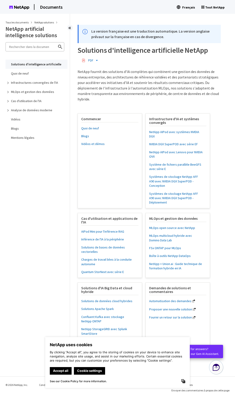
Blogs (15, 128)
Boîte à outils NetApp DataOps (170, 256)
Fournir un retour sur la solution (170, 317)
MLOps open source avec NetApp (172, 228)
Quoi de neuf (20, 73)
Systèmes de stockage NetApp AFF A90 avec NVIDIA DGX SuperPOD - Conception (173, 181)
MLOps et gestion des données (32, 92)
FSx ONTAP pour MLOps (165, 248)
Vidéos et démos (93, 144)
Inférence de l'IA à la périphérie (102, 239)
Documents (51, 7)
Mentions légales (22, 138)
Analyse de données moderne (31, 110)
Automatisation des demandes (170, 301)
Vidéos (15, 119)
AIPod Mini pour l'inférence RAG (102, 231)
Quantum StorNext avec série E (102, 272)
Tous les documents (17, 22)
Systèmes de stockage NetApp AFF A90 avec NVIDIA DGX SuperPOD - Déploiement (173, 198)
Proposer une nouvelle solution (170, 309)
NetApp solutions (44, 22)
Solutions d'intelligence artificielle (36, 64)
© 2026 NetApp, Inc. (17, 385)
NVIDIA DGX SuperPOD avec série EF (173, 144)
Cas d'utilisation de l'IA (26, 101)
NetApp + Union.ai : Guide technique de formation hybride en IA (175, 266)
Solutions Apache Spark (97, 309)
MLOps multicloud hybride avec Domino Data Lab (170, 238)
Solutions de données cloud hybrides (106, 301)
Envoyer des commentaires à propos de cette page (200, 390)
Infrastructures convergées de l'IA (34, 83)
